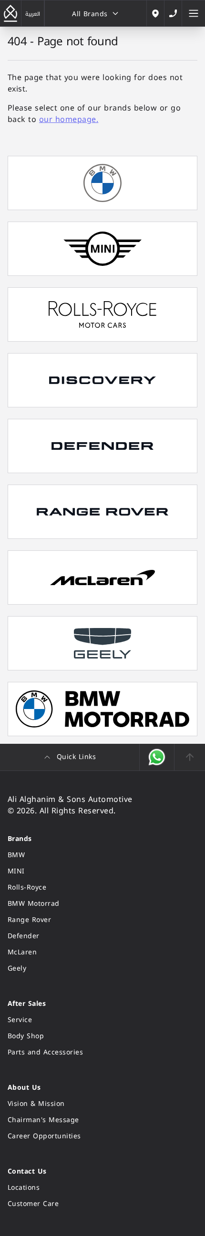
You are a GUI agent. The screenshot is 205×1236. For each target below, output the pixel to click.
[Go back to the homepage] (10, 13)
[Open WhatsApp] (157, 757)
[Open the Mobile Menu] (193, 13)
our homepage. (68, 119)
